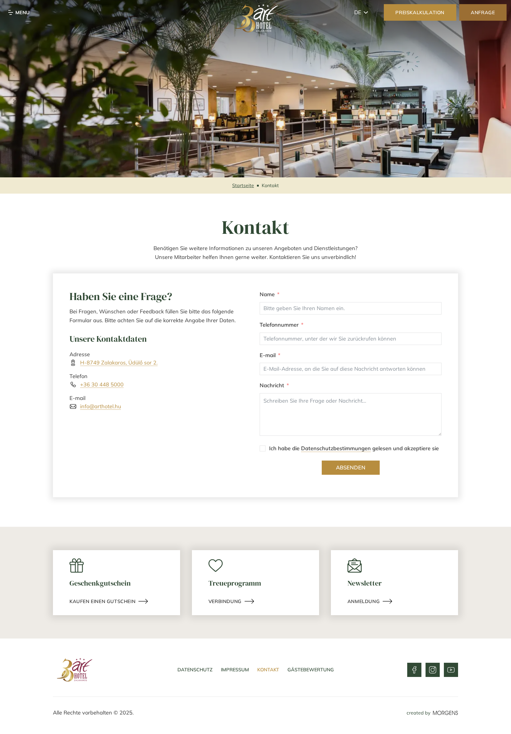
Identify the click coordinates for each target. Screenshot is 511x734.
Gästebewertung (310, 670)
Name (267, 294)
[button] (13, 74)
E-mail (268, 355)
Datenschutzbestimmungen (336, 448)
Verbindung (225, 601)
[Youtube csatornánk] (451, 670)
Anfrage (483, 12)
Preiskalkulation (419, 12)
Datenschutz (195, 670)
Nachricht (272, 385)
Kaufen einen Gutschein (102, 601)
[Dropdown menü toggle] (365, 12)
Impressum (235, 670)
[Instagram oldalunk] (433, 670)
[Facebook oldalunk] (414, 670)
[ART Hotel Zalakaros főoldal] (255, 19)
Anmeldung (363, 601)
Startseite (243, 185)
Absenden (351, 467)
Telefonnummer (279, 324)
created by (419, 713)
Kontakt (268, 670)
